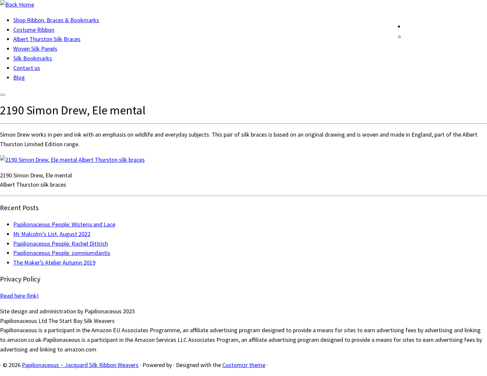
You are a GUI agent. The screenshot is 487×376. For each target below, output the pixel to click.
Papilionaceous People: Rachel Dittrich (60, 243)
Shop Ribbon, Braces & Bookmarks (56, 20)
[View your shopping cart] (481, 25)
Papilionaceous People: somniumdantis (61, 253)
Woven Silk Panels (35, 48)
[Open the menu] (2, 95)
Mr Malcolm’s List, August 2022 (51, 234)
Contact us (26, 68)
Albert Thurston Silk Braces (47, 39)
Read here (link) (19, 295)
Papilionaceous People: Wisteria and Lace (64, 224)
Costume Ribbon (33, 29)
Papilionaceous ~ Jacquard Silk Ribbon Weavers (80, 365)
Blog (19, 77)
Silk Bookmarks (32, 58)
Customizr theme (243, 365)
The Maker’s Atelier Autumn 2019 (54, 262)
